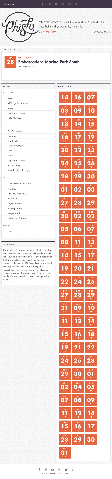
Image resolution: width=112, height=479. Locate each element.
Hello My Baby (14, 117)
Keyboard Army (14, 203)
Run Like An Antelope (17, 218)
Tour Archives (10, 50)
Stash (9, 150)
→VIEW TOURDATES (47, 32)
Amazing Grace (14, 208)
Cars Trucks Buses (15, 131)
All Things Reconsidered (18, 103)
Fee (9, 155)
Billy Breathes (13, 140)
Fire (9, 231)
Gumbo (10, 98)
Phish (20, 27)
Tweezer (11, 198)
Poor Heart (12, 188)
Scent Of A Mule (15, 145)
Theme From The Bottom (18, 183)
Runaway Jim (13, 136)
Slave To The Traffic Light (18, 170)
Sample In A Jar (14, 213)
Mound (10, 108)
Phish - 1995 (64, 86)
